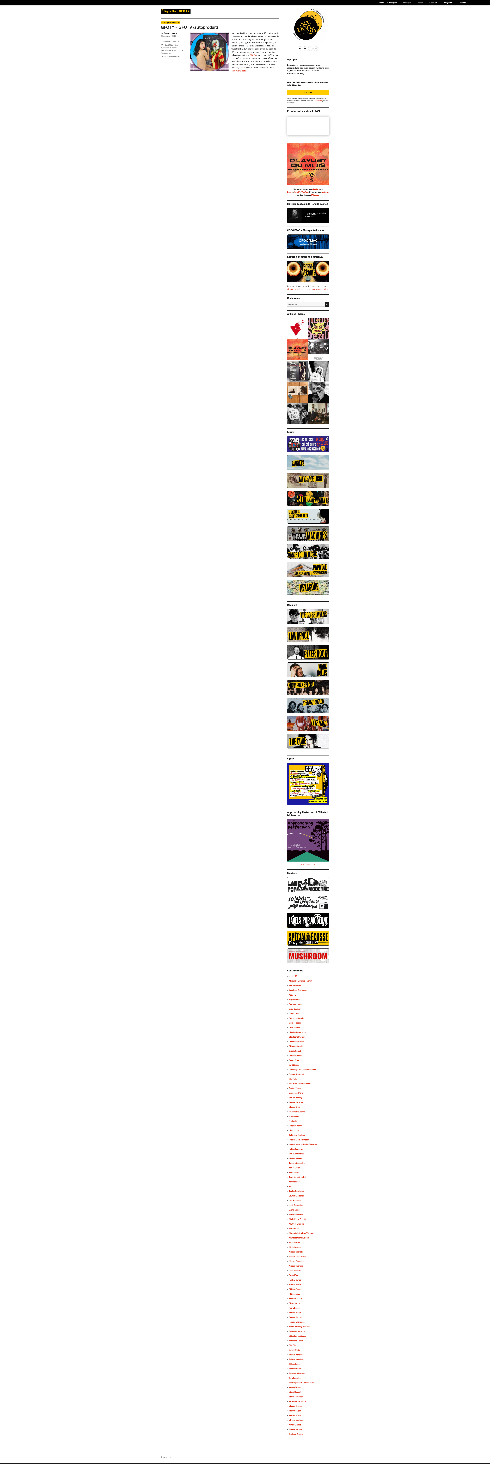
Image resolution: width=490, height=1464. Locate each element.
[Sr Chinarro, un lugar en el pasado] (318, 392)
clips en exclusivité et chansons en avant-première (307, 289)
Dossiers (462, 3)
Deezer (290, 192)
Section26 (167, 1457)
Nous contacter (318, 101)
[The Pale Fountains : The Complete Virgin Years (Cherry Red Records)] (318, 413)
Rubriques (407, 3)
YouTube (305, 192)
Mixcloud (315, 195)
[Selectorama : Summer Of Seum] (318, 328)
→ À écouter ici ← (308, 864)
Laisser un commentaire (170, 57)
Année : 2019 (167, 45)
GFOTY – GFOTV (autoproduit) (189, 27)
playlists (316, 189)
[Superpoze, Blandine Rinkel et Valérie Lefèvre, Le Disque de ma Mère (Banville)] (297, 392)
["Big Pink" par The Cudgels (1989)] (318, 349)
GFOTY (253, 55)
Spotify (297, 192)
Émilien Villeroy (170, 33)
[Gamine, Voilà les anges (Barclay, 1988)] (297, 371)
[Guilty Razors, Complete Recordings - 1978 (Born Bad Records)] (297, 413)
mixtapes (325, 192)
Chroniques (392, 3)
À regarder (448, 3)
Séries (420, 3)
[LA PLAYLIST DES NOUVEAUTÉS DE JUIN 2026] (297, 349)
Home (381, 3)
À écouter (433, 3)
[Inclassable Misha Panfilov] (318, 371)
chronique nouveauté (170, 22)
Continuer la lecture (240, 71)
